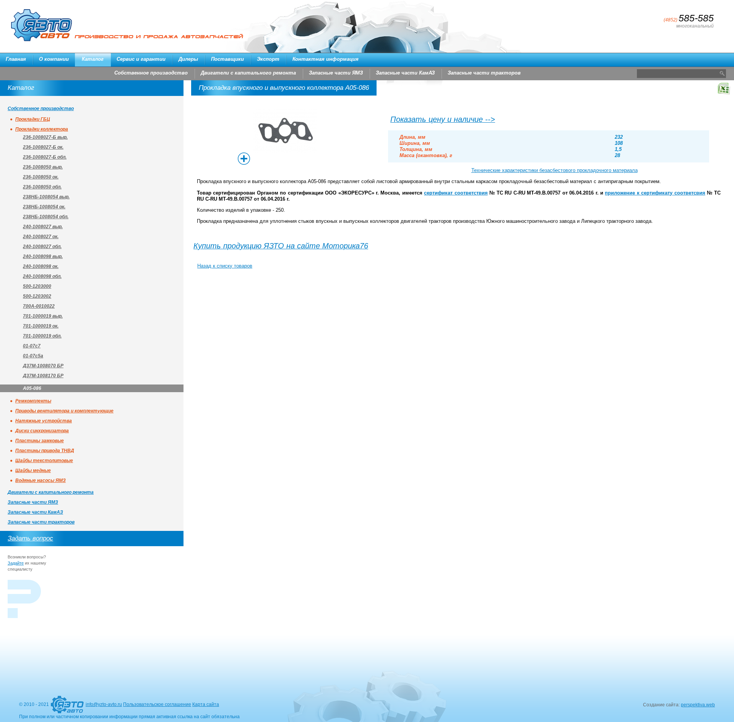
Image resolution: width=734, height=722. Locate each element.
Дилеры (188, 59)
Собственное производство (151, 73)
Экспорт (268, 59)
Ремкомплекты (33, 401)
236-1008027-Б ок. (43, 147)
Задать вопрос (30, 538)
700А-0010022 (39, 306)
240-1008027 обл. (42, 246)
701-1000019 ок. (40, 326)
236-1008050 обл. (42, 187)
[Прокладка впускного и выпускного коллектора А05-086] (285, 149)
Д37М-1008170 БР (43, 375)
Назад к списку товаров (224, 266)
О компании (54, 59)
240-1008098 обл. (42, 276)
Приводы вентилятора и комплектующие (64, 411)
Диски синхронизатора (42, 430)
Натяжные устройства (43, 420)
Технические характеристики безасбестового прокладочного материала (554, 170)
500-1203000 (37, 286)
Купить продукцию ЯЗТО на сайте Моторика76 (280, 246)
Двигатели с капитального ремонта (248, 73)
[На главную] (67, 708)
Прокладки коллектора (41, 129)
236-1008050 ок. (40, 177)
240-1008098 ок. (40, 266)
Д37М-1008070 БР (43, 365)
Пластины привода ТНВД (44, 450)
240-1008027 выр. (43, 226)
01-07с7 (32, 346)
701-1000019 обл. (42, 336)
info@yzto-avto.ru (104, 704)
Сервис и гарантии (141, 59)
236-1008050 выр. (43, 167)
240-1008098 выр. (43, 256)
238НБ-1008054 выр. (46, 197)
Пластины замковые (39, 440)
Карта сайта (205, 704)
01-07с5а (33, 356)
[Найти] (722, 73)
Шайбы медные (33, 470)
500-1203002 (37, 296)
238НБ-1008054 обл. (45, 216)
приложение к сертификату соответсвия (655, 193)
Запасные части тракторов (484, 73)
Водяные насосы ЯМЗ (40, 480)
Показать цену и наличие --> (442, 119)
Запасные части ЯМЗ (336, 73)
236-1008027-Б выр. (45, 137)
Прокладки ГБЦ (32, 119)
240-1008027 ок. (40, 236)
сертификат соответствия (455, 193)
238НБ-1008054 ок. (44, 206)
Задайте (16, 563)
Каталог (93, 59)
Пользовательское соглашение (157, 704)
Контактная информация (325, 59)
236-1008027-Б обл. (45, 157)
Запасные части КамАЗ (405, 73)
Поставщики (227, 59)
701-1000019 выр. (43, 316)
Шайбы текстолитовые (44, 460)
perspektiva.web (698, 704)
